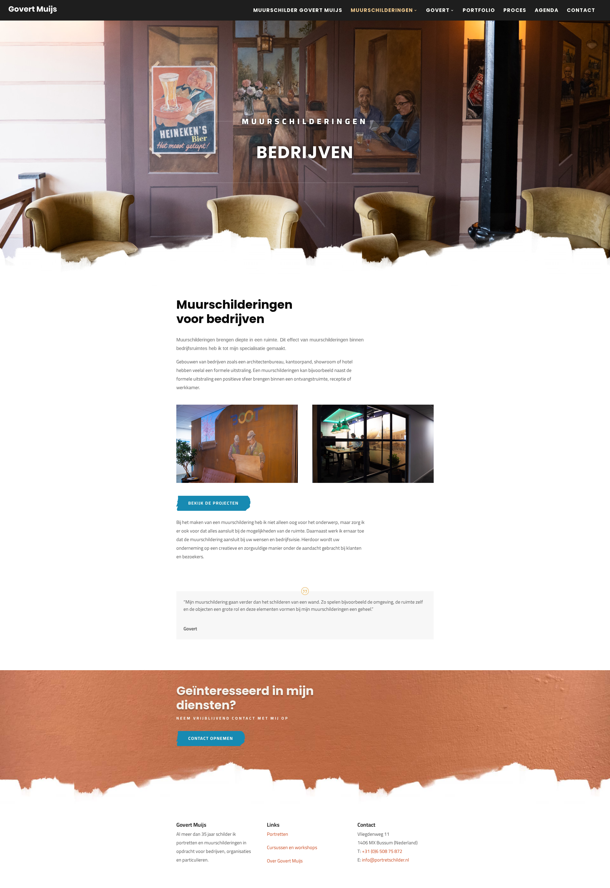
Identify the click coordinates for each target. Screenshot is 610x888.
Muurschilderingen (382, 11)
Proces (514, 11)
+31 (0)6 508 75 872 (382, 851)
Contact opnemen (210, 738)
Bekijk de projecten (213, 503)
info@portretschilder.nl (385, 859)
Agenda (547, 11)
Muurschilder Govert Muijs (297, 11)
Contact (581, 11)
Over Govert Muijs (285, 860)
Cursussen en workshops (292, 847)
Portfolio (479, 11)
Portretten (277, 834)
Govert (438, 11)
